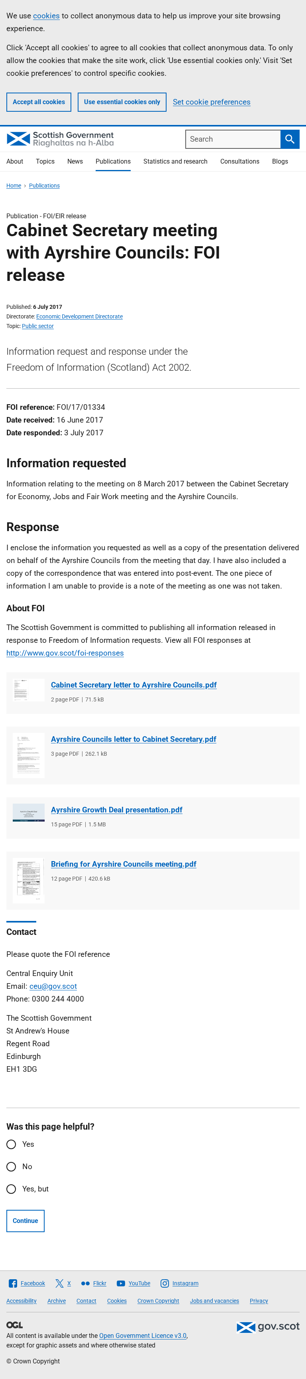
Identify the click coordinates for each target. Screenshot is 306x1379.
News (75, 161)
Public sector (38, 326)
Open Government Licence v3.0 (142, 1335)
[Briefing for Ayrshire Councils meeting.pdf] (29, 880)
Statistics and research (175, 161)
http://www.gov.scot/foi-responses (65, 653)
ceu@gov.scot (53, 986)
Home (13, 185)
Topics (45, 161)
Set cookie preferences (212, 102)
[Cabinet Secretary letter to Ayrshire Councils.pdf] (29, 690)
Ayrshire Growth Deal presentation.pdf (116, 809)
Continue (25, 1221)
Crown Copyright (158, 1301)
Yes (28, 1144)
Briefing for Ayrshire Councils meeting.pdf (123, 864)
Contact (86, 1301)
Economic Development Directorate (79, 316)
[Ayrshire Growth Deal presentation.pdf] (29, 813)
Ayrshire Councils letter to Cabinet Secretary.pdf (133, 739)
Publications (113, 161)
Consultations (239, 161)
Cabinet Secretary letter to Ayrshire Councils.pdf (134, 685)
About (14, 161)
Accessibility (21, 1301)
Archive (56, 1301)
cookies (46, 15)
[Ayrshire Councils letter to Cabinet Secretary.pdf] (29, 755)
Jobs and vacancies (214, 1301)
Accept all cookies (39, 102)
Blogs (280, 161)
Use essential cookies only (122, 102)
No (27, 1166)
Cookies (117, 1301)
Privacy (259, 1301)
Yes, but (35, 1188)
